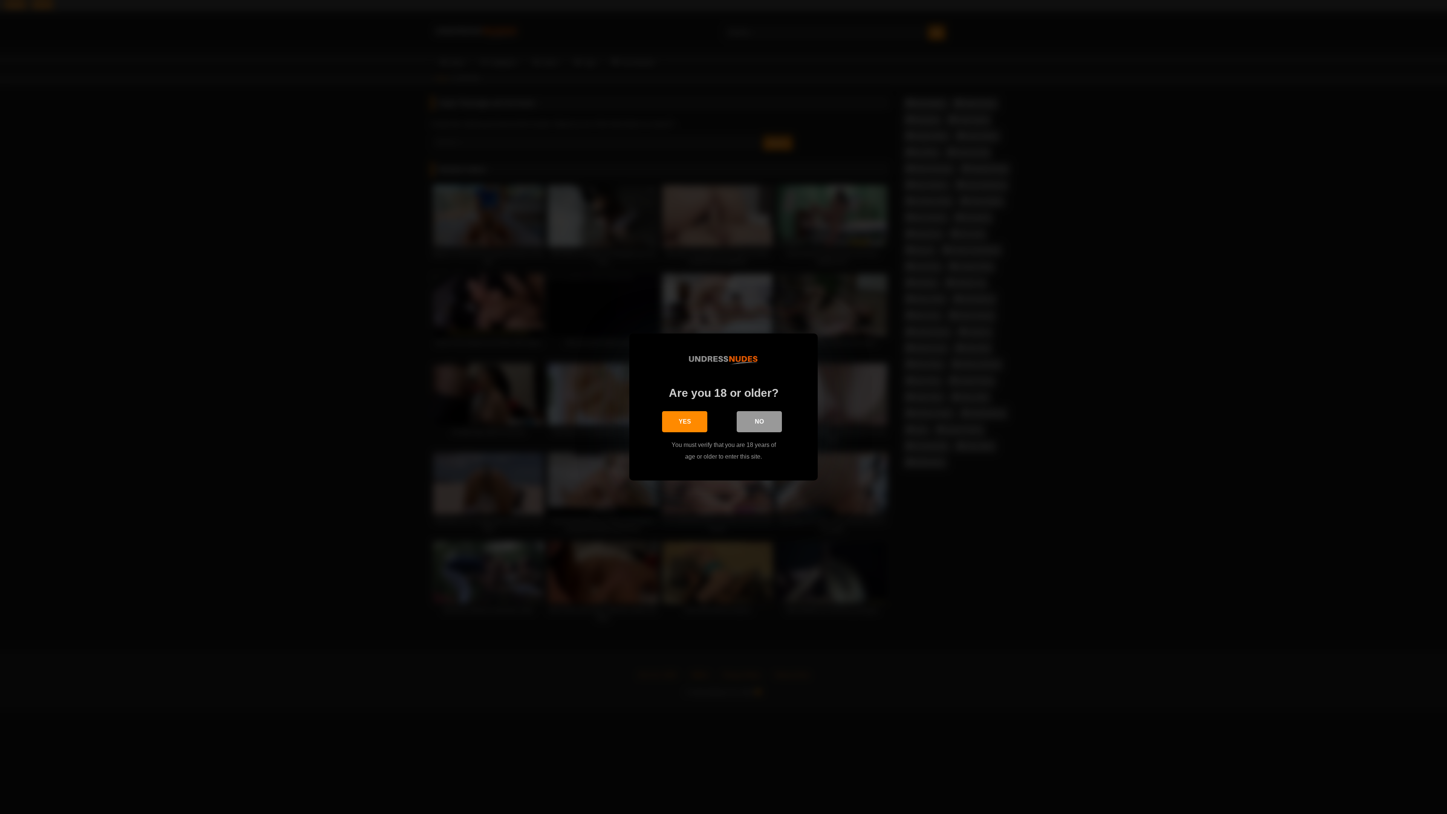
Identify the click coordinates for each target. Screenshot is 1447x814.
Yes (685, 421)
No (759, 421)
